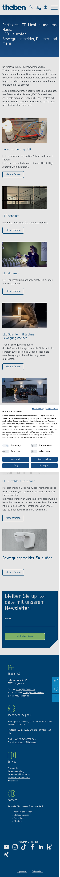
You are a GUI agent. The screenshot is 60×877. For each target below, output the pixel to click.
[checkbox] (5, 445)
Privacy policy (38, 408)
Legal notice (52, 408)
